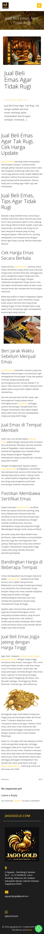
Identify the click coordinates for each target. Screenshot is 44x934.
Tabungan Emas (8, 468)
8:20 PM (25, 100)
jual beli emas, (13, 579)
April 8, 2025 (15, 100)
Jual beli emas (7, 161)
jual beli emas (20, 266)
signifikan (22, 403)
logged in (17, 800)
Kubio (29, 930)
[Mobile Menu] (39, 5)
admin (6, 100)
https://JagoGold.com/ (11, 766)
